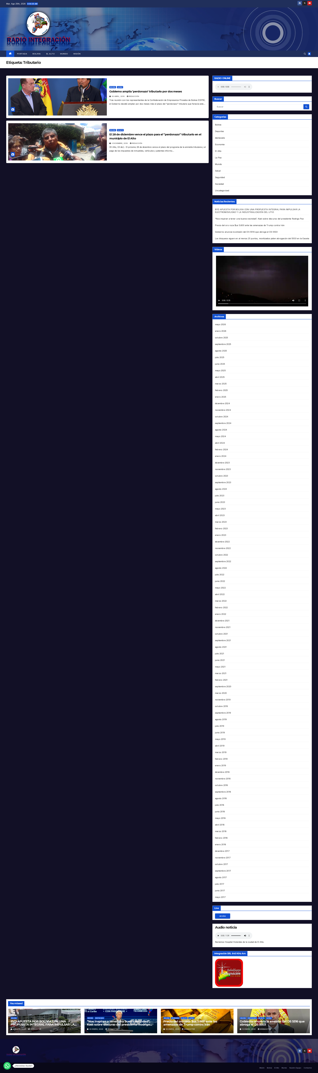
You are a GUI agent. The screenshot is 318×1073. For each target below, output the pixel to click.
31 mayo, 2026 (19, 1029)
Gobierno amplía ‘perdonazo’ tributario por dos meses (145, 91)
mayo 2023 (220, 508)
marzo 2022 (221, 601)
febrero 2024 (221, 449)
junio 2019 (220, 732)
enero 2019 (220, 765)
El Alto (50, 54)
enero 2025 (220, 397)
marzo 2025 (221, 383)
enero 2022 (220, 614)
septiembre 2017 (223, 871)
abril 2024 (220, 443)
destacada (220, 138)
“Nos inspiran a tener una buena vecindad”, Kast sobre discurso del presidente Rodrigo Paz (259, 218)
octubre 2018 (221, 785)
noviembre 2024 (223, 410)
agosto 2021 (221, 647)
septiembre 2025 (223, 344)
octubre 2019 (221, 706)
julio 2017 (219, 884)
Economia (220, 144)
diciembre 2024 (222, 403)
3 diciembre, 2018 (120, 143)
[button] (305, 54)
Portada (22, 54)
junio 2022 (220, 581)
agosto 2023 (221, 489)
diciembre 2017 (222, 851)
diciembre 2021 (222, 620)
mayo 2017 (220, 897)
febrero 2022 (221, 607)
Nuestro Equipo (295, 1068)
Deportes (219, 131)
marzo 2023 (221, 522)
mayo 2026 (220, 324)
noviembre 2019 (223, 699)
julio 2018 (219, 805)
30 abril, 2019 (118, 96)
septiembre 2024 (223, 423)
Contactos (308, 1068)
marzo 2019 (220, 752)
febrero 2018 (221, 838)
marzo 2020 (221, 693)
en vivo (222, 916)
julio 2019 (219, 726)
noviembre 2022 (223, 548)
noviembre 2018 (223, 778)
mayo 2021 (220, 666)
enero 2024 (220, 456)
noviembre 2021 (222, 627)
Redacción (134, 96)
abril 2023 (220, 515)
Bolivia (37, 54)
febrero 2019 (221, 759)
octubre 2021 (221, 634)
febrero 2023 (221, 528)
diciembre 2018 (222, 772)
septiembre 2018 (223, 792)
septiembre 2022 (223, 561)
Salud (217, 171)
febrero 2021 (221, 680)
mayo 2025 (220, 370)
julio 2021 (219, 653)
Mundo (64, 54)
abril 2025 (220, 377)
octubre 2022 (221, 555)
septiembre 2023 (223, 482)
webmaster (35, 1029)
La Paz (120, 87)
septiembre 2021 (223, 640)
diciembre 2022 (222, 541)
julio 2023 (219, 495)
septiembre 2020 (223, 686)
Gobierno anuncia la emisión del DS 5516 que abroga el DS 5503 (246, 232)
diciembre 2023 (222, 462)
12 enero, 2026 (249, 1029)
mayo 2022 (220, 587)
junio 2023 (220, 502)
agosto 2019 (221, 719)
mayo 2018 (220, 818)
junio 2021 (220, 660)
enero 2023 (220, 535)
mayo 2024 (220, 436)
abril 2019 (219, 745)
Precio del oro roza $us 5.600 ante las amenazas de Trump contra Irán (250, 225)
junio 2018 (220, 811)
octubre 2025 (221, 337)
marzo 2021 (220, 673)
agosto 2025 (221, 351)
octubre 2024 (221, 416)
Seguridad (220, 177)
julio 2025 (219, 357)
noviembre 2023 (223, 469)
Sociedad (219, 184)
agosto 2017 (221, 877)
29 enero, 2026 (96, 1029)
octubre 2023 (221, 476)
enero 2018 (220, 844)
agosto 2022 (221, 568)
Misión (77, 54)
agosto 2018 (221, 798)
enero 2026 (220, 331)
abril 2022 (220, 594)
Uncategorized (222, 190)
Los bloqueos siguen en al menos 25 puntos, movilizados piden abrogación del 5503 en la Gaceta (262, 238)
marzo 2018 (220, 831)
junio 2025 (220, 364)
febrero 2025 (221, 390)
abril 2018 (219, 824)
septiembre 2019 (223, 713)
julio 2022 (219, 574)
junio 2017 (220, 890)
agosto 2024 (221, 430)
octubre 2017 (221, 864)
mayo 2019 (220, 739)
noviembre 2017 (223, 857)
